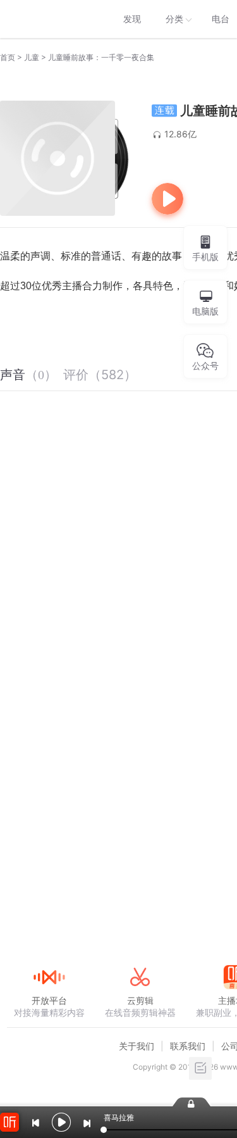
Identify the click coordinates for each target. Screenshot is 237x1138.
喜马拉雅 (48, 19)
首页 (7, 57)
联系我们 (187, 1046)
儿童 (31, 57)
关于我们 (136, 1046)
